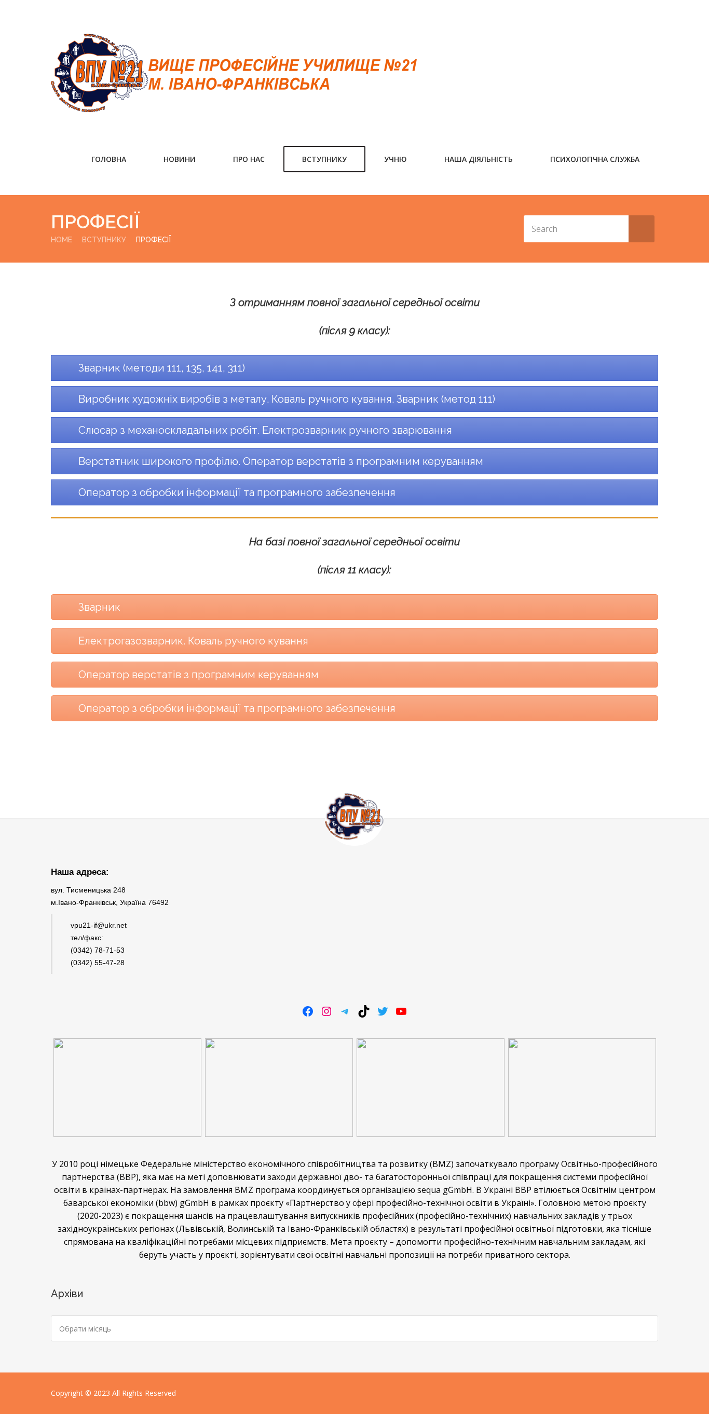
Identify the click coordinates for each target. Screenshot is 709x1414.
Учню (395, 159)
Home (61, 240)
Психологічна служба (594, 159)
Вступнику (324, 159)
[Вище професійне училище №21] (234, 73)
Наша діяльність (478, 159)
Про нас (249, 159)
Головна (108, 159)
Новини (179, 159)
